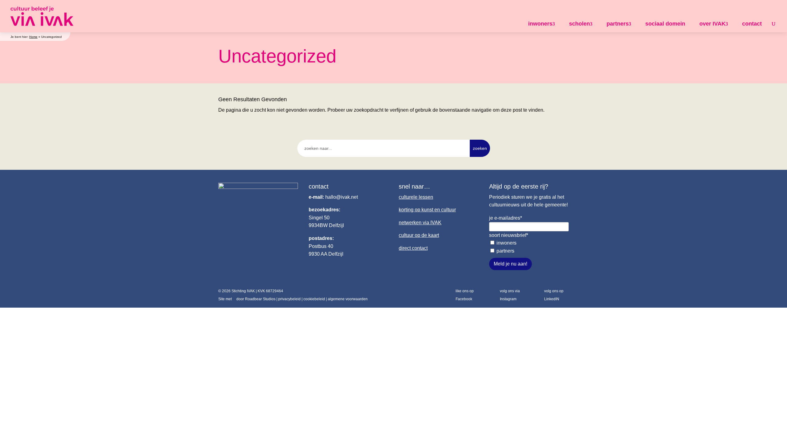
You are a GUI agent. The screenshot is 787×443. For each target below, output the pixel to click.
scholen (579, 24)
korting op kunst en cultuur (427, 209)
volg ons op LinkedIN (554, 295)
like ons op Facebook (465, 295)
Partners (505, 250)
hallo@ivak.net (341, 197)
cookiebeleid (314, 299)
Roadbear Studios (260, 299)
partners (618, 24)
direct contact (413, 248)
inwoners (540, 24)
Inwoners (506, 242)
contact (752, 24)
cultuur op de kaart (419, 235)
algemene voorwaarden (348, 299)
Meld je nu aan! (510, 263)
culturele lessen (416, 197)
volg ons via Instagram (510, 295)
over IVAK (712, 24)
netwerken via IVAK (420, 222)
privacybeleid (289, 299)
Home (33, 36)
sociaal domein (665, 24)
